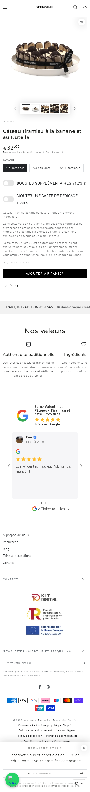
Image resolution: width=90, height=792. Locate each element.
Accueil (7, 121)
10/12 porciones (69, 167)
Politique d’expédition (29, 735)
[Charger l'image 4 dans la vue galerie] (54, 108)
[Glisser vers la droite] (75, 109)
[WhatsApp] (12, 780)
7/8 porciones (41, 167)
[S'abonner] (85, 663)
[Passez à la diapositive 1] (41, 503)
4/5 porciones (15, 167)
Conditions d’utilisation (37, 741)
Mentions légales (65, 730)
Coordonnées (62, 741)
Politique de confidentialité (61, 735)
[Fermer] (84, 748)
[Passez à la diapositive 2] (45, 503)
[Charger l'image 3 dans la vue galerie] (45, 108)
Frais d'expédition (25, 152)
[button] (75, 7)
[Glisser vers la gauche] (15, 109)
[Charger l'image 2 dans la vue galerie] (35, 108)
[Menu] (5, 7)
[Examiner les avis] (18, 453)
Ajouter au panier (45, 273)
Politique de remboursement (35, 730)
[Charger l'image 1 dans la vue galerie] (26, 108)
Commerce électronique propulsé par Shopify (45, 725)
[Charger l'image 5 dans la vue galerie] (64, 108)
